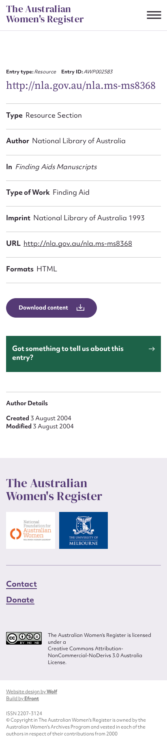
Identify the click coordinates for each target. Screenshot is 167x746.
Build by (22, 698)
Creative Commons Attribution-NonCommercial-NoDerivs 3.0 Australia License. (95, 655)
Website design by (31, 691)
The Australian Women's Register (45, 14)
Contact (21, 583)
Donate (20, 599)
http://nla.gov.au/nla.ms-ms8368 (78, 243)
